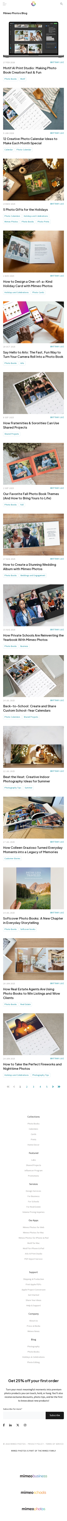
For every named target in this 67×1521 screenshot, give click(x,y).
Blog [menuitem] (33, 1339)
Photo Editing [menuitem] (33, 1362)
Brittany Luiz (57, 62)
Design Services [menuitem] (33, 1191)
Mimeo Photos (11, 221)
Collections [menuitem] (33, 1116)
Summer (28, 787)
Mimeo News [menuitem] (34, 1331)
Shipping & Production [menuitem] (33, 1279)
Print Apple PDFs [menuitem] (33, 1284)
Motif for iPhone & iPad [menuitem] (33, 1248)
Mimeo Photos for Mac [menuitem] (33, 1232)
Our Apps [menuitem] (33, 1220)
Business (24, 646)
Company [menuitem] (34, 1313)
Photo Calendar (24, 149)
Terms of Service (55, 1444)
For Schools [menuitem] (33, 1201)
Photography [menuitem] (33, 1346)
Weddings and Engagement (32, 575)
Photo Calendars (12, 216)
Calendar (9, 149)
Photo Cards (38, 292)
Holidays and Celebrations (36, 216)
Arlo (22, 363)
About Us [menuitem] (33, 1320)
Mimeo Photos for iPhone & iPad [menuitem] (33, 1237)
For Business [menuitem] (34, 1196)
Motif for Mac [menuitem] (33, 1243)
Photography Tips (13, 787)
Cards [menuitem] (33, 1134)
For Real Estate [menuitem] (33, 1206)
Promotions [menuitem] (33, 1175)
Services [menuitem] (33, 1184)
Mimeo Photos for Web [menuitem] (33, 1227)
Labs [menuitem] (33, 1160)
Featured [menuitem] (33, 1152)
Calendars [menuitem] (33, 1128)
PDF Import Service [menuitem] (33, 1259)
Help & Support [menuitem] (33, 1305)
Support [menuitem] (33, 1272)
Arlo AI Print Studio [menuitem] (33, 1253)
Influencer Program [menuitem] (34, 1170)
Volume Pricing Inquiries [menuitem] (33, 1212)
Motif (22, 79)
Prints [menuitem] (33, 1139)
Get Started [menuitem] (33, 1295)
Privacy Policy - (36, 1444)
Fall (22, 504)
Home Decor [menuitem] (33, 1144)
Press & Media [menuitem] (33, 1326)
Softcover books (27, 929)
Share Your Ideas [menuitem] (33, 1300)
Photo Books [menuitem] (34, 1123)
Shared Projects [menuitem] (33, 1165)
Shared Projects (12, 434)
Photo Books (11, 79)
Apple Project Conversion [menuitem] (33, 1289)
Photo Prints (43, 221)
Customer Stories (12, 858)
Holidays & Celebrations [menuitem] (33, 1357)
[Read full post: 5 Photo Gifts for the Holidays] (33, 179)
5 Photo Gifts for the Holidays (25, 209)
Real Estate (25, 1004)
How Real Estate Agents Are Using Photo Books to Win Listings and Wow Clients (31, 993)
